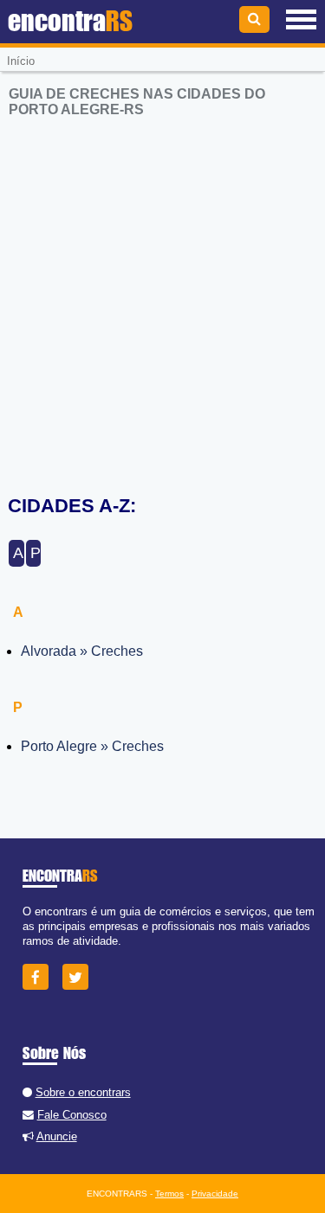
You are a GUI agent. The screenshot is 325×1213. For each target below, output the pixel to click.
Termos (169, 1193)
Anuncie (56, 1136)
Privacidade (215, 1193)
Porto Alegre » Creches (92, 746)
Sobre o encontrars (83, 1092)
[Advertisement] (162, 295)
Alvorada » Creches (82, 651)
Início (21, 61)
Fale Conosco (72, 1114)
